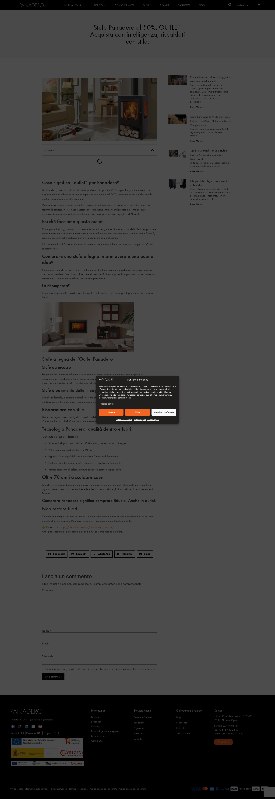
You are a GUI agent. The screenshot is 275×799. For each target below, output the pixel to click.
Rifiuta (138, 412)
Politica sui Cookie (124, 419)
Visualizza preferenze (164, 412)
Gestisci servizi (107, 404)
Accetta (111, 412)
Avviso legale (140, 419)
